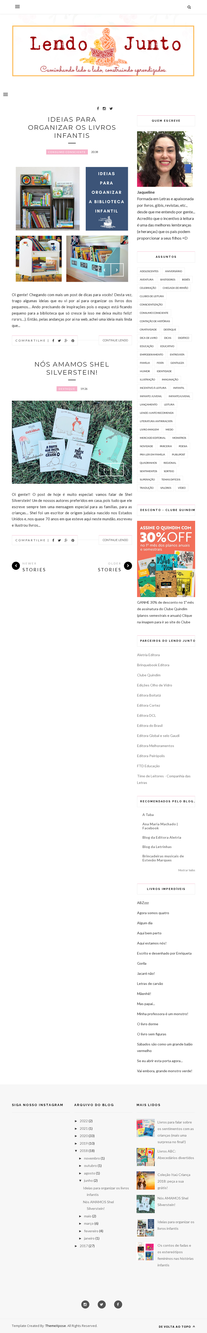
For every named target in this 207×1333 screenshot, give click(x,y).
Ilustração (147, 379)
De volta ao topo (175, 1326)
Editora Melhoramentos (155, 746)
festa (160, 362)
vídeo (182, 487)
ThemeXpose (55, 1325)
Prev (104, 269)
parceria (166, 446)
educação (146, 346)
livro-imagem (149, 429)
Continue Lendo (115, 340)
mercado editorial (153, 437)
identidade (164, 371)
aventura (146, 279)
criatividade (148, 329)
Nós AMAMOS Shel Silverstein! (72, 368)
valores (165, 487)
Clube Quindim (149, 675)
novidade (146, 446)
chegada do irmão (175, 287)
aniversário (173, 271)
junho (88, 1180)
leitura (169, 404)
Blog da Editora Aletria (161, 837)
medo (169, 429)
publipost (178, 454)
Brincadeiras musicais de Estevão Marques (163, 858)
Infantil (178, 387)
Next (117, 269)
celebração (148, 287)
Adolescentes (149, 271)
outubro (90, 1165)
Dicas (167, 337)
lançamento (148, 404)
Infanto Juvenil (151, 396)
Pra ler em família (152, 454)
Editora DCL (146, 715)
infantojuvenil (179, 396)
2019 (84, 1143)
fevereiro (91, 1231)
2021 (84, 1128)
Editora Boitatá (149, 695)
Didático (183, 337)
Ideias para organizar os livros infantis (72, 127)
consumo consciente (67, 151)
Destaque (67, 388)
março (89, 1223)
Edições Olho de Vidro (154, 685)
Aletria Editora (148, 655)
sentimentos (148, 471)
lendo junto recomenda (157, 412)
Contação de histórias (155, 321)
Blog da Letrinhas (157, 846)
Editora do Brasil (150, 725)
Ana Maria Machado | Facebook (160, 826)
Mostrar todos (186, 870)
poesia (183, 446)
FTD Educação (148, 766)
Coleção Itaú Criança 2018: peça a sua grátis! (174, 1181)
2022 (84, 1121)
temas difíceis (171, 479)
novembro (92, 1158)
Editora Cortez (148, 705)
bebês (186, 279)
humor (145, 371)
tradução (146, 487)
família (145, 362)
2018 (84, 1150)
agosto (89, 1173)
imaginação (170, 379)
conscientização (151, 304)
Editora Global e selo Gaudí (158, 735)
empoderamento (151, 354)
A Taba (148, 814)
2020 (84, 1136)
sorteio (169, 471)
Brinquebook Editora (153, 665)
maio (87, 1216)
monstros (179, 437)
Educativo (167, 346)
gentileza (177, 362)
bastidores (167, 279)
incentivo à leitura (153, 387)
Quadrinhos (148, 462)
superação (147, 479)
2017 (84, 1246)
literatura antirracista (156, 421)
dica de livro (148, 337)
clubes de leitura (152, 296)
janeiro (89, 1238)
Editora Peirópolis (151, 756)
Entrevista (177, 354)
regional (170, 462)
